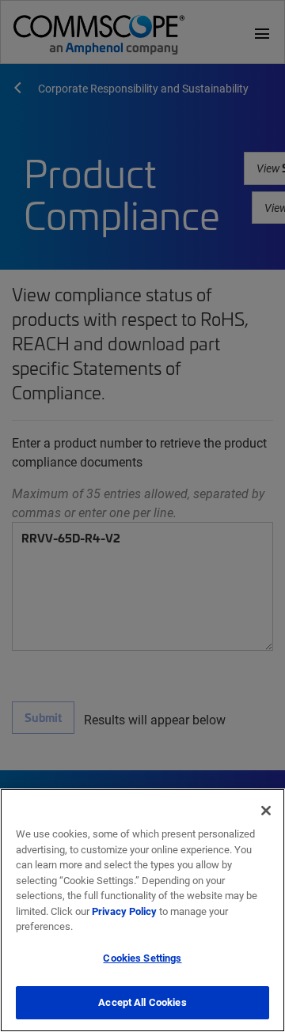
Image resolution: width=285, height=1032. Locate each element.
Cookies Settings (142, 958)
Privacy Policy (124, 911)
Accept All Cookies (142, 1002)
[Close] (266, 810)
